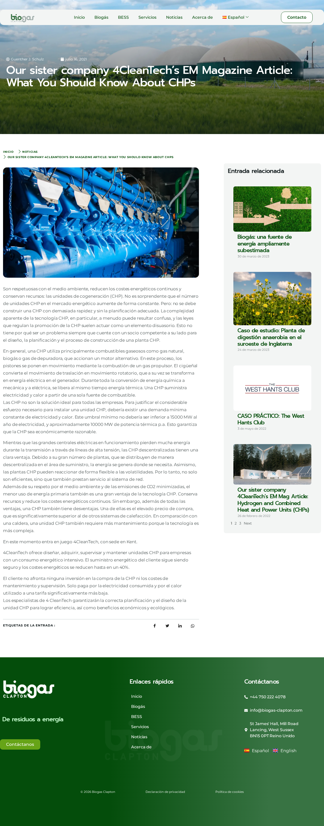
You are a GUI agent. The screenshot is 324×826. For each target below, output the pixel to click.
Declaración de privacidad (165, 792)
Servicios (147, 17)
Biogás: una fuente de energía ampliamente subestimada (264, 243)
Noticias (174, 17)
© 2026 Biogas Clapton (97, 792)
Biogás (101, 17)
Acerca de (202, 17)
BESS (123, 17)
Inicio (79, 17)
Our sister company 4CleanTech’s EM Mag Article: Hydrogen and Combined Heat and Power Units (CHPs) (273, 500)
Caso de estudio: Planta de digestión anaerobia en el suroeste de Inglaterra (271, 337)
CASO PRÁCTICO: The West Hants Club (270, 419)
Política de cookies (229, 792)
